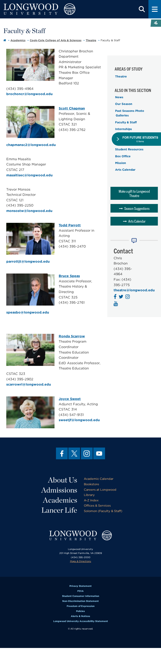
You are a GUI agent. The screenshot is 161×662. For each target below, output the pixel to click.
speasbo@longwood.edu (27, 312)
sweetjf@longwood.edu (79, 420)
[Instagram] (87, 453)
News (119, 97)
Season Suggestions (136, 208)
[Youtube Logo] (116, 304)
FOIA (80, 591)
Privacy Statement (80, 586)
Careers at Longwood (100, 489)
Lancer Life (59, 510)
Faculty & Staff (126, 122)
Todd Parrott (70, 225)
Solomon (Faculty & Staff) (103, 511)
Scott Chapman (72, 108)
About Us (62, 479)
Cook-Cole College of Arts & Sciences (55, 40)
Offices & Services (97, 505)
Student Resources (129, 149)
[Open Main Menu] (154, 9)
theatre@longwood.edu (134, 290)
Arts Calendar (125, 169)
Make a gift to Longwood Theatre (134, 193)
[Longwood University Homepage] (48, 9)
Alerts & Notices (80, 616)
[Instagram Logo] (128, 297)
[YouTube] (99, 453)
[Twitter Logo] (121, 297)
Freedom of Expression (81, 606)
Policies (80, 611)
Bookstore (91, 484)
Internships (123, 129)
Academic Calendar (98, 478)
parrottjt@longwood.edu (28, 261)
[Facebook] (62, 453)
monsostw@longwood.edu (29, 211)
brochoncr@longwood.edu (29, 94)
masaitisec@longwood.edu (29, 175)
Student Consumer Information (80, 596)
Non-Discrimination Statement (80, 601)
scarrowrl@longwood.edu (28, 384)
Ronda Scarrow (72, 336)
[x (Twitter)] (74, 453)
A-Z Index (91, 500)
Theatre (91, 40)
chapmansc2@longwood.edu (31, 145)
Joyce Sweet (70, 399)
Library (89, 495)
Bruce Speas (69, 276)
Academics (17, 40)
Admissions (59, 489)
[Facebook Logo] (116, 297)
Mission (120, 163)
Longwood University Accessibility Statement (80, 621)
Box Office (123, 156)
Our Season (123, 104)
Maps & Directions (80, 561)
